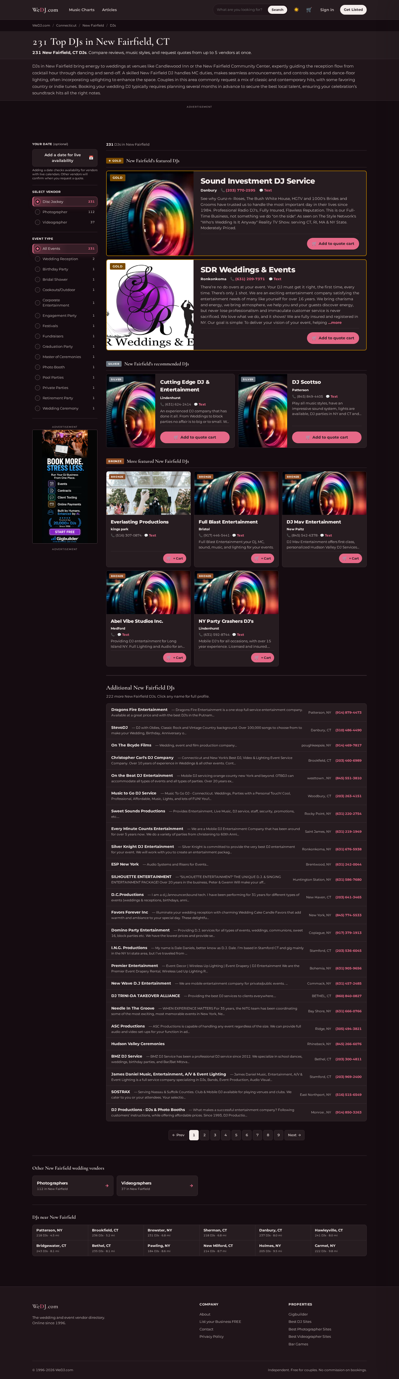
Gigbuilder (298, 1314)
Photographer (55, 211)
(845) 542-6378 (305, 535)
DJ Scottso (306, 382)
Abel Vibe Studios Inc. (137, 621)
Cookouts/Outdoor (59, 289)
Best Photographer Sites (310, 1329)
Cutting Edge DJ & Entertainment (184, 386)
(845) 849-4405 (310, 396)
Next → (294, 1135)
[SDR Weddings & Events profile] (150, 305)
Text (265, 190)
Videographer (55, 222)
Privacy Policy (211, 1336)
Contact (206, 1329)
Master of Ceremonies (62, 356)
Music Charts (81, 9)
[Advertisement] (199, 121)
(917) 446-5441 (217, 535)
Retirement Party (58, 397)
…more (335, 322)
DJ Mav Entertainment (314, 522)
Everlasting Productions (140, 522)
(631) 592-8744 (217, 635)
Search (277, 10)
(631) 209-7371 (250, 279)
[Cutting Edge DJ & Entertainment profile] (130, 411)
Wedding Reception (60, 258)
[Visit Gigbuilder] (64, 487)
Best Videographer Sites (310, 1336)
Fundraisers (53, 336)
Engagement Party (60, 315)
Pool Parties (53, 377)
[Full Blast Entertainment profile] (236, 493)
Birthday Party (55, 269)
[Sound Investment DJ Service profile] (150, 213)
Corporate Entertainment (56, 302)
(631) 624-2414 (178, 404)
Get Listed (353, 9)
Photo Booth (54, 367)
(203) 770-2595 (240, 190)
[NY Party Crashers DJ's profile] (236, 592)
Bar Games (298, 1344)
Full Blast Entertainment (228, 522)
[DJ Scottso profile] (262, 411)
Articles (109, 9)
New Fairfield (93, 25)
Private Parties (55, 387)
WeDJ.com (41, 25)
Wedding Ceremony (60, 408)
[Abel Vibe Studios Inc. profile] (148, 592)
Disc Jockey (53, 201)
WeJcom (45, 9)
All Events (51, 248)
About (204, 1314)
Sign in (327, 9)
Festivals (50, 325)
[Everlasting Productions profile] (148, 493)
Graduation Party (58, 346)
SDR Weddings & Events (248, 270)
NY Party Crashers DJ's (226, 621)
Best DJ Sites (300, 1321)
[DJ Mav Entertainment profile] (324, 493)
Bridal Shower (55, 279)
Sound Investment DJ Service (258, 181)
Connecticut (66, 25)
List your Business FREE (220, 1321)
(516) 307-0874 (129, 535)
